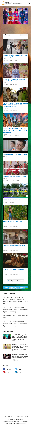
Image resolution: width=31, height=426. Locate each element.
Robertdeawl (6, 315)
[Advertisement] (15, 394)
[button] (26, 9)
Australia (8, 35)
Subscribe (24, 35)
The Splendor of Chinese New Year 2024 (15, 177)
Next (21, 281)
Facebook (8, 369)
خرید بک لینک (6, 307)
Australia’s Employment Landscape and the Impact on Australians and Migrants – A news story (15, 301)
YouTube (7, 372)
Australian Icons (24, 421)
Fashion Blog (19, 419)
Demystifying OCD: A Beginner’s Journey (15, 154)
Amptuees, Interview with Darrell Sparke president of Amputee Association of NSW (20, 357)
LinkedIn (19, 372)
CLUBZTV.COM (10, 416)
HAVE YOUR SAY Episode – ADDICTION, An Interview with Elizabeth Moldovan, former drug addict (19, 337)
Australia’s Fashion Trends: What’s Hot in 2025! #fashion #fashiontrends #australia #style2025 (15, 104)
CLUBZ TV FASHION (10, 423)
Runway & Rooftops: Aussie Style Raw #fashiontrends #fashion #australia (14, 80)
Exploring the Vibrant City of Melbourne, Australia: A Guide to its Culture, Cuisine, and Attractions (15, 130)
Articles (5, 134)
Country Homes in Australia (11, 199)
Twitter (19, 369)
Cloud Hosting (11, 419)
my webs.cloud (24, 416)
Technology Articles (8, 421)
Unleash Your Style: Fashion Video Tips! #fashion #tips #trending (15, 56)
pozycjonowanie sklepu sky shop (12, 297)
